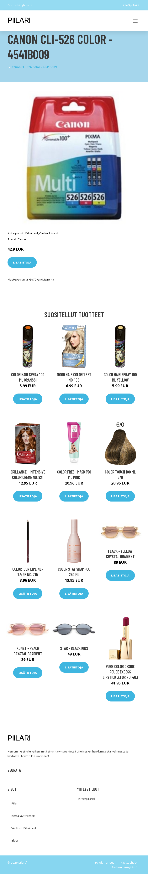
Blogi (14, 840)
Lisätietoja (22, 262)
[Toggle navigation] (135, 21)
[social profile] (35, 5)
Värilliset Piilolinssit (23, 828)
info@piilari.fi (131, 5)
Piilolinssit (31, 233)
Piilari (14, 803)
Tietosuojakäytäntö (124, 867)
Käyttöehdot (128, 862)
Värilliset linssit (48, 233)
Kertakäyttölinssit (23, 816)
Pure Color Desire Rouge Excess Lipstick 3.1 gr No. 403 (120, 672)
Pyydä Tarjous (104, 862)
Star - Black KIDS (74, 648)
